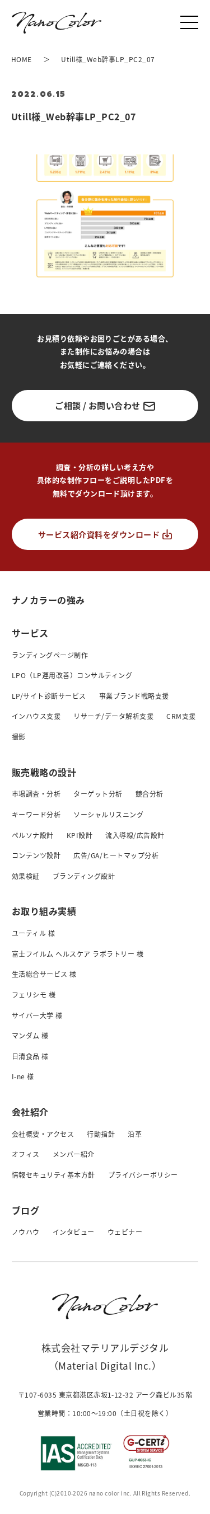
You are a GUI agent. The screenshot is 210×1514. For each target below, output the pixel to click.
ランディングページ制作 (50, 655)
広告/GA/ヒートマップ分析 (115, 855)
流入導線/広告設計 (134, 835)
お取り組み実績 (44, 911)
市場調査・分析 (36, 793)
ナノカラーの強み (48, 599)
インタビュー (74, 1231)
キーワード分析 (36, 814)
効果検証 (26, 876)
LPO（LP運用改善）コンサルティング (72, 675)
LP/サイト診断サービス (49, 695)
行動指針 (101, 1134)
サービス (30, 633)
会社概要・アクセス (43, 1134)
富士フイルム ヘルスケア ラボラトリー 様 (77, 953)
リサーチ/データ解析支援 (113, 716)
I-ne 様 (23, 1076)
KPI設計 (79, 835)
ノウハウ (26, 1231)
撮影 (19, 736)
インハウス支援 (36, 716)
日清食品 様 (30, 1056)
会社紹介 (30, 1111)
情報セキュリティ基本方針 (53, 1174)
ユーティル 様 (33, 933)
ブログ (25, 1210)
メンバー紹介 (74, 1154)
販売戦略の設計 (44, 772)
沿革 (135, 1134)
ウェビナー (125, 1231)
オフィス (26, 1154)
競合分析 (150, 793)
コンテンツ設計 (36, 855)
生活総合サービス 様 (44, 974)
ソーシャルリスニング (108, 814)
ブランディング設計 (84, 876)
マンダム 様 (30, 1035)
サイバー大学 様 (37, 1015)
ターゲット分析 (97, 793)
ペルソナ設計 (33, 835)
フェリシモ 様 (33, 994)
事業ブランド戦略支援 (134, 695)
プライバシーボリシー (143, 1174)
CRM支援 (180, 716)
